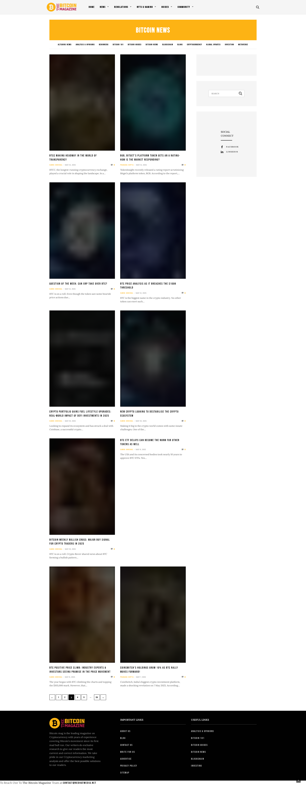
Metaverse (243, 44)
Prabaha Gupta (127, 165)
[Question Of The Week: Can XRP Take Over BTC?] (82, 230)
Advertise (126, 758)
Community (184, 7)
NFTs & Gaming (145, 7)
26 (97, 697)
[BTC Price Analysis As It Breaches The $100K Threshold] (153, 230)
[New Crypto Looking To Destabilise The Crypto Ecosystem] (153, 358)
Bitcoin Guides (134, 44)
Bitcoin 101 (118, 44)
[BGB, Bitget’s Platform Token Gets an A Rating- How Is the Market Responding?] (153, 102)
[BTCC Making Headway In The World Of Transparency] (82, 102)
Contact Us (126, 745)
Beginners (104, 44)
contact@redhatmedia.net (79, 783)
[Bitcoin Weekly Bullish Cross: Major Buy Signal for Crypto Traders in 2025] (82, 486)
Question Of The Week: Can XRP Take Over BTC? (78, 283)
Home (92, 7)
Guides (165, 7)
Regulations (121, 7)
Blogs (180, 44)
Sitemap (124, 772)
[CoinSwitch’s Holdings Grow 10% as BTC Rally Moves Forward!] (153, 615)
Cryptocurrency (194, 44)
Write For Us (127, 751)
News (103, 7)
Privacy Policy (128, 765)
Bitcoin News (152, 44)
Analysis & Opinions (85, 44)
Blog (123, 738)
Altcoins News (65, 44)
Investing (229, 44)
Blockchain (167, 44)
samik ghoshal (56, 165)
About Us (125, 731)
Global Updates (213, 44)
